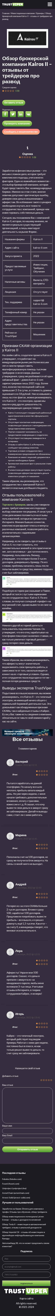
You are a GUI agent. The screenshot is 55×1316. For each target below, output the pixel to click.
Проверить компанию (17, 123)
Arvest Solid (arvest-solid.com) (16, 1197)
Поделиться (7, 110)
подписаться (26, 1283)
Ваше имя (7, 1125)
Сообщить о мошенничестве (21, 131)
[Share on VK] (29, 114)
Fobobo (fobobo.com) (12, 1179)
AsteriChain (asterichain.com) (15, 1193)
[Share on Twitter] (13, 114)
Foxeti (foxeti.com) (10, 1183)
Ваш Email (7, 1135)
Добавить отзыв (10, 1076)
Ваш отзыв (7, 1085)
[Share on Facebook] (6, 114)
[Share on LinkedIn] (21, 114)
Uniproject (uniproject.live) (14, 1188)
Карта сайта (26, 1298)
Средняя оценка (9, 87)
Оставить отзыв (13, 102)
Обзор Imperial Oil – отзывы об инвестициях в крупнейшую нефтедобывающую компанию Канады (23, 1235)
